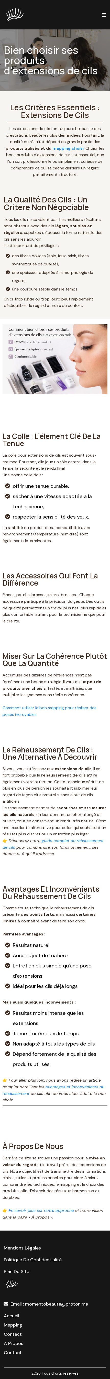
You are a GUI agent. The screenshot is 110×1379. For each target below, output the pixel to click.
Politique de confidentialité (33, 1260)
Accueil (11, 1316)
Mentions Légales (22, 1248)
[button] (103, 14)
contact (13, 1334)
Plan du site (16, 1271)
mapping (13, 1325)
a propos (13, 1343)
